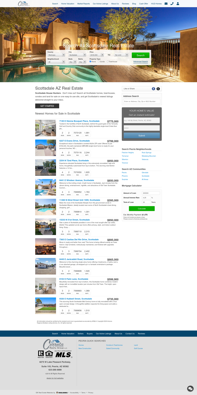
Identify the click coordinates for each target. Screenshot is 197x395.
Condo (102, 61)
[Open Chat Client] (190, 389)
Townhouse (112, 61)
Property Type (95, 59)
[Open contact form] (166, 3)
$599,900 (112, 279)
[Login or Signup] (178, 3)
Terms (83, 392)
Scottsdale (145, 176)
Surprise (125, 179)
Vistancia (145, 159)
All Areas (145, 179)
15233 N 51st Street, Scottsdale (74, 220)
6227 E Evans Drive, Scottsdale (74, 141)
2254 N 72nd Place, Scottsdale (74, 160)
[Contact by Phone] (172, 3)
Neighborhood (53, 59)
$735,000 (112, 299)
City (70, 52)
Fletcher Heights (128, 152)
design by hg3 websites (55, 378)
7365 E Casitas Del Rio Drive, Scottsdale (79, 239)
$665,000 (112, 259)
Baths (80, 59)
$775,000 (112, 121)
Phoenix (125, 176)
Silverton (125, 159)
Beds (71, 59)
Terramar (125, 156)
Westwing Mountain (149, 156)
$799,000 (112, 141)
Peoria (124, 172)
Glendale (145, 172)
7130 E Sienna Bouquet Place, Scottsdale (79, 121)
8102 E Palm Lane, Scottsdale (73, 279)
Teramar (125, 163)
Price (91, 52)
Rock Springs (146, 152)
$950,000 (112, 160)
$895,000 (112, 239)
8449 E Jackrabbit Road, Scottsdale (76, 259)
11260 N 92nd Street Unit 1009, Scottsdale (79, 200)
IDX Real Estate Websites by (46, 392)
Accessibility (74, 392)
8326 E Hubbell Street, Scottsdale (75, 299)
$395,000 (112, 200)
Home (93, 61)
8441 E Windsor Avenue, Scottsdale (76, 180)
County (50, 52)
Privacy (90, 392)
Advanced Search (140, 61)
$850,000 (112, 180)
